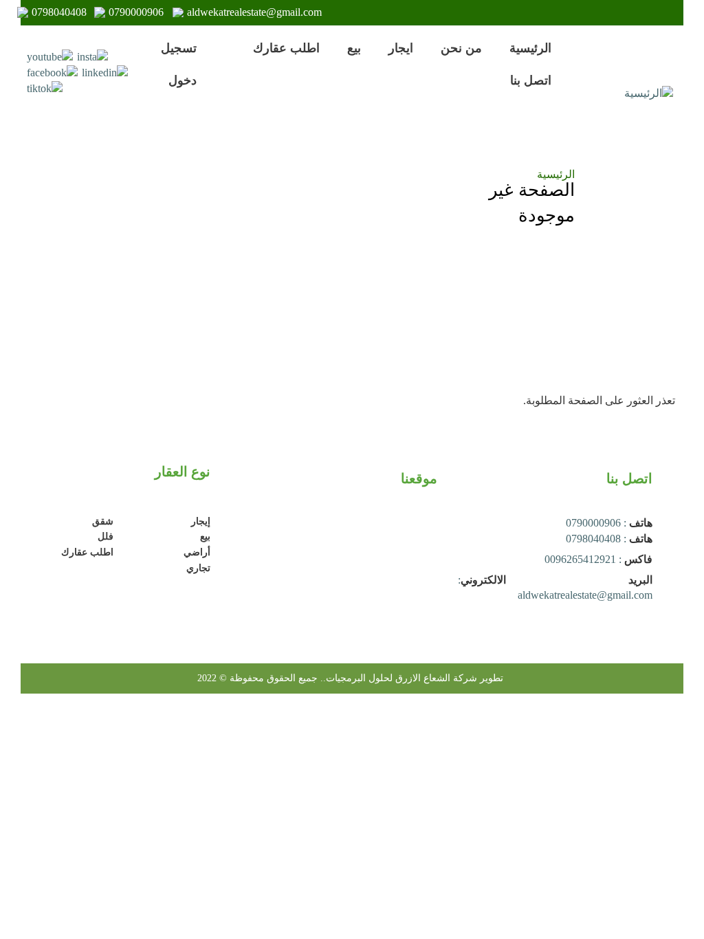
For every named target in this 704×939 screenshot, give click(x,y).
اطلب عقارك (286, 48)
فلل (105, 536)
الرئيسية (530, 48)
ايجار (400, 48)
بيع (354, 48)
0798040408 (59, 12)
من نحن (461, 48)
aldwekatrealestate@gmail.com (254, 12)
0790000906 (136, 12)
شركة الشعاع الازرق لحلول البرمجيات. (400, 678)
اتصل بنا (530, 80)
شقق (102, 521)
